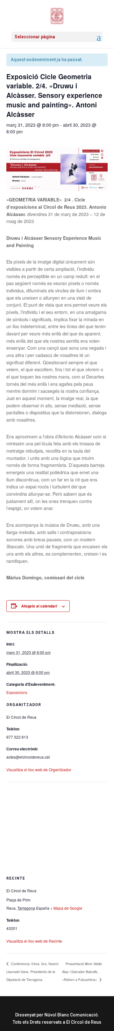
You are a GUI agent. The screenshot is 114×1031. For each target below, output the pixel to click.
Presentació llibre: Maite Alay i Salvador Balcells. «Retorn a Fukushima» (82, 971)
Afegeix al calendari (39, 606)
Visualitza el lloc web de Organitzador (38, 769)
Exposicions (16, 692)
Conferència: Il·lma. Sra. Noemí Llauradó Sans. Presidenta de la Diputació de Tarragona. (32, 971)
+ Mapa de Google (66, 908)
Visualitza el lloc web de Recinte (34, 941)
